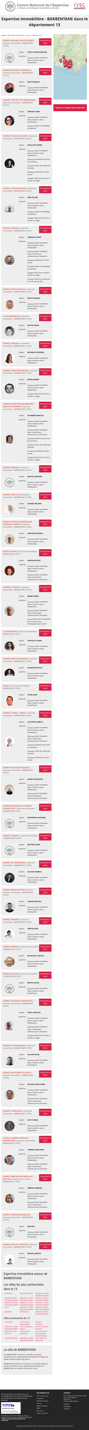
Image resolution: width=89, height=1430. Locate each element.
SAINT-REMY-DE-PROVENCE (41, 1339)
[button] (60, 61)
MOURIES (38, 1329)
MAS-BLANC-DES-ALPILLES (11, 1332)
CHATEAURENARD (11, 1338)
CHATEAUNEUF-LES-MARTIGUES (41, 1335)
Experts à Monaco (42, 1413)
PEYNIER (38, 1322)
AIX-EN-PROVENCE (26, 1293)
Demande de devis (45, 41)
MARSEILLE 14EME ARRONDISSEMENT (11, 1304)
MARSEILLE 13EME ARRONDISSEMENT (42, 1294)
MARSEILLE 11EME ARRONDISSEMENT (42, 1304)
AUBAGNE (8, 1312)
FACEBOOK (67, 1409)
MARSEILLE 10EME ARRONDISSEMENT (27, 1308)
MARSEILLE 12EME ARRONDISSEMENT (27, 1304)
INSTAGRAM (67, 1406)
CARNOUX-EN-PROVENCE (25, 1332)
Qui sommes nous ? (43, 1396)
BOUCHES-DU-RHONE (16, 35)
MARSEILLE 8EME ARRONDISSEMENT (11, 1299)
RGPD (38, 1408)
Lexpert (4, 35)
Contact (39, 1403)
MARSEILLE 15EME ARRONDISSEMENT (27, 1299)
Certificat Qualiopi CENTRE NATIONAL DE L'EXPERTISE (13, 1419)
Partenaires (40, 1398)
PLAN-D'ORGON (41, 1331)
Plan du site (40, 1411)
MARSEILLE (8, 1293)
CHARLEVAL (9, 1322)
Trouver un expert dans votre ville (70, 107)
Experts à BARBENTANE (33, 35)
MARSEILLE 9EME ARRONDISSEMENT (42, 1299)
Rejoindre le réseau (43, 1401)
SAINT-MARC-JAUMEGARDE (25, 1323)
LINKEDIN (66, 1404)
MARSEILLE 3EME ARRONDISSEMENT (42, 1313)
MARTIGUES (24, 1312)
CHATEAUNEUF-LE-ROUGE (26, 1328)
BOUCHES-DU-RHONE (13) (38, 1357)
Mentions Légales (42, 1406)
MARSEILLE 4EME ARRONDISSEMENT (42, 1308)
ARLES (7, 1307)
